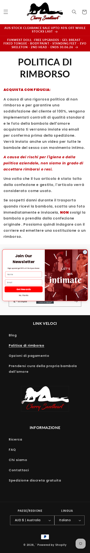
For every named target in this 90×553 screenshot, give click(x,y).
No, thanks (23, 295)
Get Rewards (23, 289)
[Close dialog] (85, 252)
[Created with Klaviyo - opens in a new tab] (45, 302)
